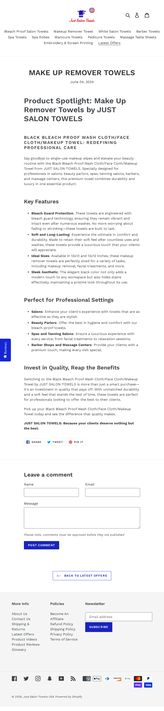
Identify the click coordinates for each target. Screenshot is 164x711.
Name (29, 484)
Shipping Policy (62, 629)
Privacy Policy (61, 634)
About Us (19, 614)
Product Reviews (26, 644)
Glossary (19, 650)
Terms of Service (64, 639)
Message (31, 503)
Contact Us (21, 619)
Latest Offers (23, 634)
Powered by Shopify (68, 696)
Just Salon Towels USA (38, 696)
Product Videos (24, 639)
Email (89, 484)
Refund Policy (61, 624)
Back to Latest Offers (85, 575)
